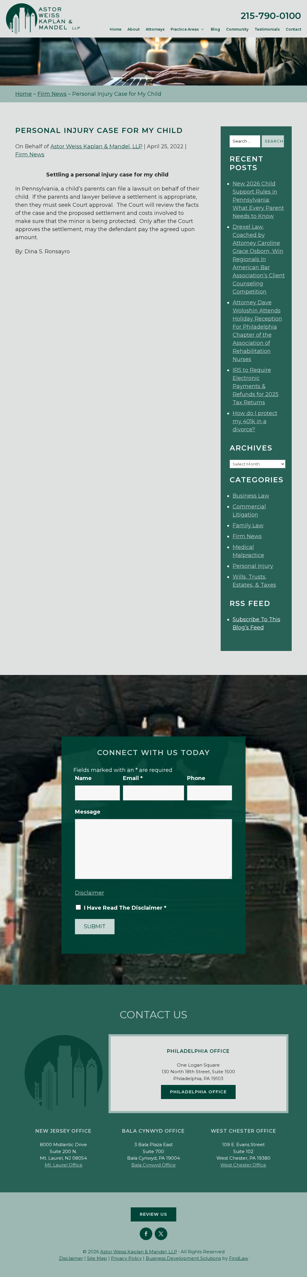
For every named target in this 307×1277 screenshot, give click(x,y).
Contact (293, 29)
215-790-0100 (271, 15)
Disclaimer (89, 893)
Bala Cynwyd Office (153, 1165)
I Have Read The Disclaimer (125, 908)
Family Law (248, 525)
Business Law (251, 495)
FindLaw (238, 1258)
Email (133, 778)
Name (83, 778)
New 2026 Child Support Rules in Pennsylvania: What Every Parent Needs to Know (258, 199)
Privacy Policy (126, 1258)
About (133, 29)
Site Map (97, 1258)
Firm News (29, 154)
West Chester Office (243, 1165)
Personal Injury (253, 566)
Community (237, 29)
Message (87, 812)
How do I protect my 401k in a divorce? (255, 421)
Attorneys (155, 29)
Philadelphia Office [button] (198, 1092)
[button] (301, 1233)
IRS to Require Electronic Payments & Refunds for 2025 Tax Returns (256, 386)
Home (115, 29)
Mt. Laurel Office (63, 1165)
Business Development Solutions (183, 1258)
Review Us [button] (153, 1214)
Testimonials (267, 29)
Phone (196, 778)
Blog (215, 29)
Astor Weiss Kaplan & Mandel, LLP (96, 146)
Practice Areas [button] (185, 29)
